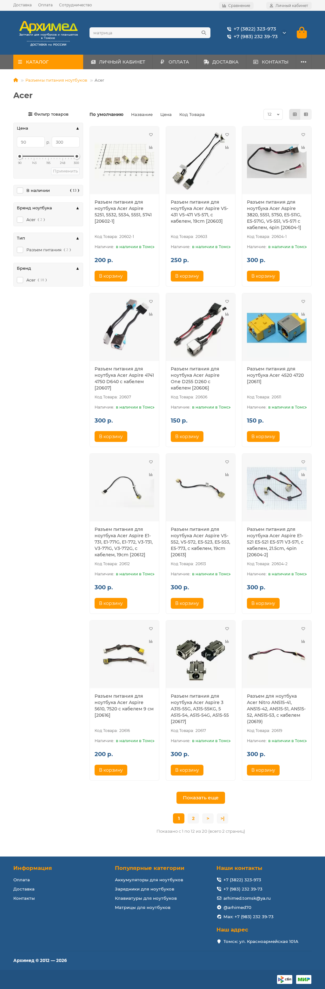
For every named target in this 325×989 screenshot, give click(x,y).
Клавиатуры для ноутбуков (146, 898)
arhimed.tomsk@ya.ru (247, 898)
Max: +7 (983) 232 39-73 (248, 916)
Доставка (22, 5)
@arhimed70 (237, 907)
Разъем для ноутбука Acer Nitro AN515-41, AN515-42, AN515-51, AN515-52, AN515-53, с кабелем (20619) (276, 708)
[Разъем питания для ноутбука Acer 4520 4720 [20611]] (277, 328)
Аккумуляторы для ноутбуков (149, 879)
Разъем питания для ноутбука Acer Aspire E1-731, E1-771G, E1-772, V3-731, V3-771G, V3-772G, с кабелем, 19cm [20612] (124, 542)
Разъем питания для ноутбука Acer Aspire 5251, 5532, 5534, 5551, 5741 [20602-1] (123, 211)
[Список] (306, 114)
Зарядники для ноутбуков (144, 888)
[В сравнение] (151, 147)
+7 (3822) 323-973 (255, 29)
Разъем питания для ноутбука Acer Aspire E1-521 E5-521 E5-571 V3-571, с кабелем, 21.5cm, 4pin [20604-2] (275, 542)
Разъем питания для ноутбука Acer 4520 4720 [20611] (275, 375)
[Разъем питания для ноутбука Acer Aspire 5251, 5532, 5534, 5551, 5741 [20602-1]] (124, 161)
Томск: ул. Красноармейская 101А (260, 941)
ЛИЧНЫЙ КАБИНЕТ (122, 62)
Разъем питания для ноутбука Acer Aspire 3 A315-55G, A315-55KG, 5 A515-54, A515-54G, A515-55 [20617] (200, 708)
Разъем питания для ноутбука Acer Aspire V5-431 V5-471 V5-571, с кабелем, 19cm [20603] (199, 211)
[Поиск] (203, 33)
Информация (32, 868)
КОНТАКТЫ (275, 62)
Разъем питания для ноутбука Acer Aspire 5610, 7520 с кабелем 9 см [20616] (124, 705)
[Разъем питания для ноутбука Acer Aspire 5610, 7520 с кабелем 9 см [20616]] (124, 655)
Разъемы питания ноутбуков (56, 80)
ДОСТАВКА (225, 62)
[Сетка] (295, 114)
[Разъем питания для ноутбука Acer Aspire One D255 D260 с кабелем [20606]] (200, 328)
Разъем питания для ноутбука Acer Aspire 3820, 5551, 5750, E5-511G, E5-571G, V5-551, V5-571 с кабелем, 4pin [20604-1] (274, 214)
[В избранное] (151, 135)
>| (222, 818)
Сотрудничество (75, 5)
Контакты (24, 898)
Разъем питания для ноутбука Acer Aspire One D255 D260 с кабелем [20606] (195, 378)
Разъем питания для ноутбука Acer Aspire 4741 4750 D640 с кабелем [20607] (124, 378)
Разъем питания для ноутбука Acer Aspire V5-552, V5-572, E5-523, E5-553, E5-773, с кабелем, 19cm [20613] (200, 542)
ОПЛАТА (179, 62)
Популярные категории (149, 868)
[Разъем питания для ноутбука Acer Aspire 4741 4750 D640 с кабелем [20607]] (124, 328)
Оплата (45, 5)
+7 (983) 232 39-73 (256, 36)
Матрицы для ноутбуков (142, 907)
